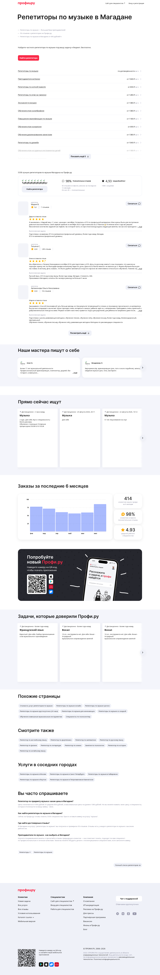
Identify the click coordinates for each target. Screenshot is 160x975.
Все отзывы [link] (23, 909)
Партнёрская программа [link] (94, 917)
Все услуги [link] (22, 905)
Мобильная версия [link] (26, 921)
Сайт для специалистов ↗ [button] (62, 901)
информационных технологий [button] (95, 955)
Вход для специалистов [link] (61, 905)
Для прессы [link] (88, 913)
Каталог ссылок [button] (25, 917)
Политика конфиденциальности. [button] (107, 959)
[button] (134, 203)
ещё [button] (75, 373)
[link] (28, 58)
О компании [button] (88, 901)
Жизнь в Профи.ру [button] (91, 925)
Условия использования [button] (29, 913)
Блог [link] (85, 929)
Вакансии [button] (87, 921)
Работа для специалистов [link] (62, 909)
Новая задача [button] (24, 901)
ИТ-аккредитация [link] (91, 905)
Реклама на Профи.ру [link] (93, 909)
